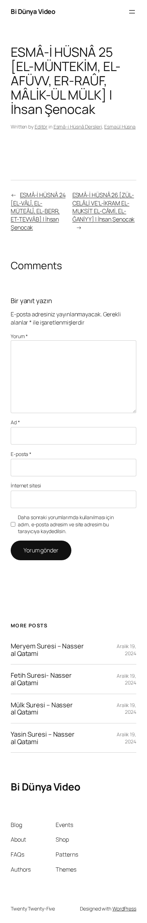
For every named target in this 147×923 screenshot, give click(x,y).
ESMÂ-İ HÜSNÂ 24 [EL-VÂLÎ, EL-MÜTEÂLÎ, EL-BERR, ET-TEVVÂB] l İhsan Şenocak (38, 211)
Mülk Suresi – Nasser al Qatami (42, 708)
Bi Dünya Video (33, 11)
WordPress (124, 908)
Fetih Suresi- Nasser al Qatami (41, 679)
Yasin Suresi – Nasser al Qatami (43, 738)
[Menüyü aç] (132, 11)
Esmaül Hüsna (120, 126)
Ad (15, 422)
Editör (41, 126)
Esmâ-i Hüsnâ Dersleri (78, 126)
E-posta (21, 454)
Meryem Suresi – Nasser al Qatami (47, 649)
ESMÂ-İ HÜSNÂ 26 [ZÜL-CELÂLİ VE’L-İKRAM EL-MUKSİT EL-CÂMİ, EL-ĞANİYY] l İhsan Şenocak (103, 207)
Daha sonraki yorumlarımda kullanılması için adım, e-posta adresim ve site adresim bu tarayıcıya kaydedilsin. (66, 524)
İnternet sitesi (26, 485)
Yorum (19, 336)
